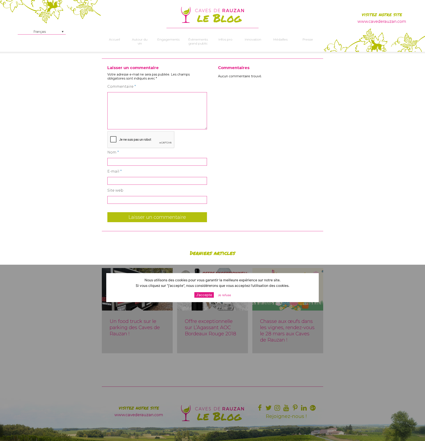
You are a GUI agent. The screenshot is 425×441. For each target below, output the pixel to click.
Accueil (114, 39)
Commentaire (121, 86)
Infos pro (225, 39)
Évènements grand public (198, 41)
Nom (113, 152)
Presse (307, 39)
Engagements (168, 39)
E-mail (114, 171)
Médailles (280, 39)
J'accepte (204, 295)
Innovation (253, 39)
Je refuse (224, 295)
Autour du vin (139, 41)
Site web (115, 190)
